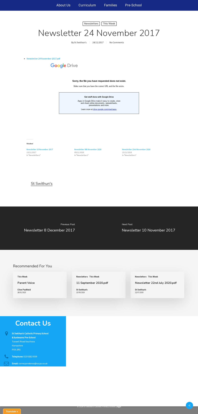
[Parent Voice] (40, 285)
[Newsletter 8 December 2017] (49, 228)
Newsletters (91, 23)
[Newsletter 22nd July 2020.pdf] (157, 285)
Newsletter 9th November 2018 (87, 149)
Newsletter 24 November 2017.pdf (43, 58)
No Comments (116, 42)
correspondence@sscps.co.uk (33, 363)
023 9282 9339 (30, 356)
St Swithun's (80, 42)
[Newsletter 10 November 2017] (148, 228)
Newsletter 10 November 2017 (40, 149)
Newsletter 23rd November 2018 (136, 149)
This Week (109, 23)
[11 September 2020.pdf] (99, 285)
